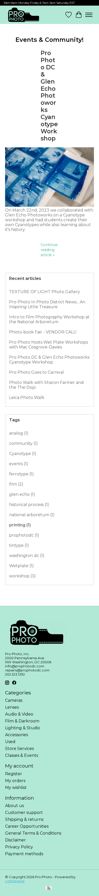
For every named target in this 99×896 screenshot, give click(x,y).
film (16, 484)
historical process (29, 504)
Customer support (24, 812)
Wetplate (21, 565)
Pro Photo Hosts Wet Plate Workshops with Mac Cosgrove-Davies (48, 344)
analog (18, 433)
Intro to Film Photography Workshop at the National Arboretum (49, 319)
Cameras (13, 700)
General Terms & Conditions (33, 833)
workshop (22, 576)
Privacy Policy (19, 847)
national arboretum (32, 514)
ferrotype (21, 474)
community (23, 443)
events (18, 463)
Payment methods (24, 853)
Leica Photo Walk (26, 397)
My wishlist (16, 787)
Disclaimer (15, 840)
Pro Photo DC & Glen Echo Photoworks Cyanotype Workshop (49, 95)
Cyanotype (22, 453)
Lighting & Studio (22, 727)
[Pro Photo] (23, 14)
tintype (19, 545)
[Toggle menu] (89, 15)
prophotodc (24, 535)
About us (14, 805)
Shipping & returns (24, 819)
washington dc (26, 555)
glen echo (22, 494)
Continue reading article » (49, 249)
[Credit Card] (48, 888)
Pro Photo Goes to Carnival (36, 372)
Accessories (16, 734)
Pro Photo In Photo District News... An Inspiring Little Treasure (47, 304)
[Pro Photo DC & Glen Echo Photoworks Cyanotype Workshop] (49, 205)
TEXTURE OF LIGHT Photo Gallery (44, 291)
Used (10, 741)
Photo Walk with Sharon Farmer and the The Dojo (46, 385)
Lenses (12, 707)
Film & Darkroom (22, 721)
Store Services (19, 748)
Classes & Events (21, 755)
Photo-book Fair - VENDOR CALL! (42, 332)
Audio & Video (19, 714)
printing (20, 525)
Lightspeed (14, 881)
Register (13, 773)
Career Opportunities (26, 826)
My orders (15, 780)
